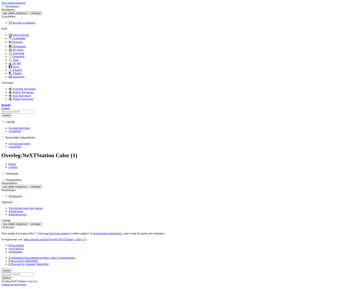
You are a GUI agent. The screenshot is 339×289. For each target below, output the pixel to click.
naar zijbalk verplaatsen (15, 13)
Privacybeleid (16, 245)
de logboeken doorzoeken (107, 233)
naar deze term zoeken (56, 233)
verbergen (36, 13)
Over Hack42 (16, 248)
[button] (3, 6)
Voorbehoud (15, 251)
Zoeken (6, 115)
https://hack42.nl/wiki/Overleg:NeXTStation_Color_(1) (55, 239)
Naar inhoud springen (13, 2)
